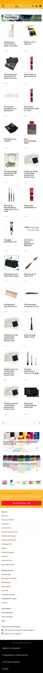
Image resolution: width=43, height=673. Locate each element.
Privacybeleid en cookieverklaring (15, 655)
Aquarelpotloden (8, 564)
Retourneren (6, 586)
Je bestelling (6, 574)
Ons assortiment (8, 520)
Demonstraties (7, 616)
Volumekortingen (8, 594)
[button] (4, 423)
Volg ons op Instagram (13, 633)
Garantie (5, 590)
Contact (4, 603)
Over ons (5, 516)
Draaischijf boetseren (10, 532)
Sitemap (5, 669)
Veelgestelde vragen (9, 598)
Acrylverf (5, 556)
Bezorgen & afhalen (9, 578)
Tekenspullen (7, 544)
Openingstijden (7, 612)
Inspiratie (5, 524)
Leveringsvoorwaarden (11, 662)
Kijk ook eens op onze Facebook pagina (19, 630)
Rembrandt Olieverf (9, 540)
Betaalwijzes (6, 582)
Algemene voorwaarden (11, 648)
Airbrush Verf (7, 560)
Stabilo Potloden (8, 552)
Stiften (4, 548)
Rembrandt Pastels (9, 536)
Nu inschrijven (20, 503)
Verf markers (6, 528)
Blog (3, 621)
